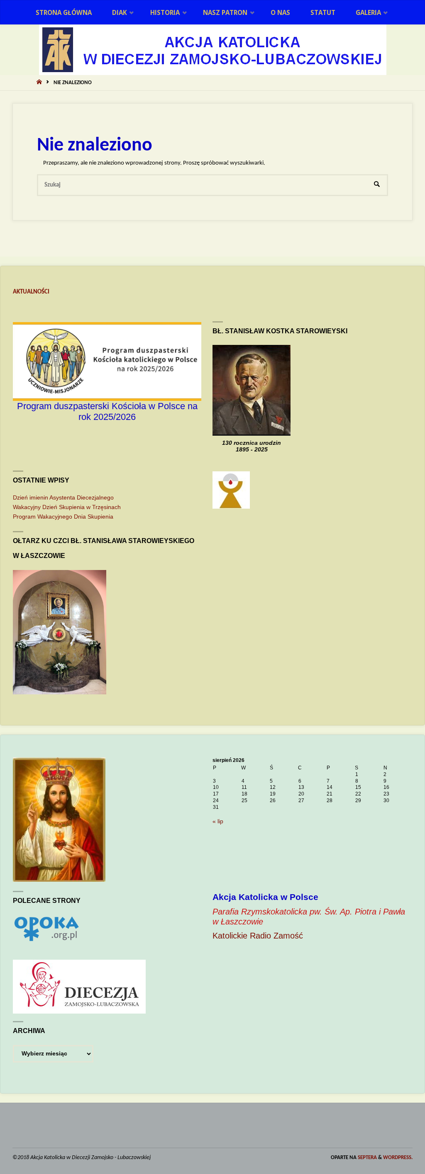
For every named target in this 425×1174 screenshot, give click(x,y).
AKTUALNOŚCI (31, 292)
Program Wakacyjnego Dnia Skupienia (63, 517)
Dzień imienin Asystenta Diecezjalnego (63, 498)
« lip (217, 821)
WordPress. (398, 1157)
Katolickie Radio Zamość (257, 935)
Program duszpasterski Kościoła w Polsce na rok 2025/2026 (107, 411)
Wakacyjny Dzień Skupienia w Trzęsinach (67, 507)
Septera (367, 1157)
